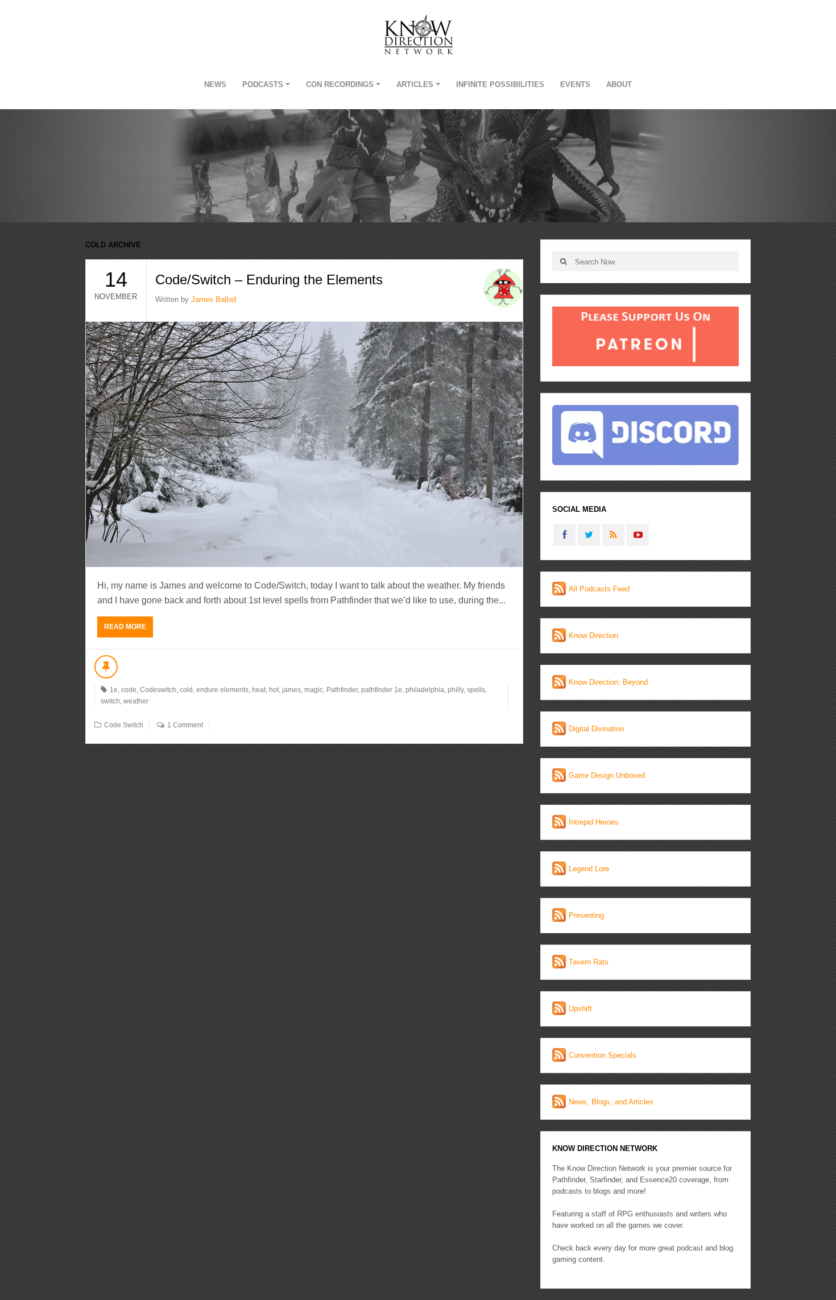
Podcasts (262, 84)
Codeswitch (158, 690)
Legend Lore (589, 868)
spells (476, 690)
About (619, 84)
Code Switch (123, 725)
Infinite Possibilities (500, 84)
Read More (125, 627)
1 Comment (185, 725)
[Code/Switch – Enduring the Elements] (304, 444)
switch (110, 701)
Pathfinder (342, 690)
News (215, 84)
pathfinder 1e (381, 690)
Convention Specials (602, 1055)
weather (135, 701)
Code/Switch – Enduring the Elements (269, 279)
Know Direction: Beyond (608, 682)
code (128, 690)
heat (259, 690)
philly (455, 690)
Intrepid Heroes (594, 822)
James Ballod (213, 299)
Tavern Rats (589, 962)
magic (313, 690)
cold (186, 690)
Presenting (586, 915)
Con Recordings (340, 84)
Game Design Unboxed (607, 775)
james (291, 690)
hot (274, 690)
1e (114, 690)
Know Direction (593, 635)
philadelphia (424, 690)
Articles (414, 84)
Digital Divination (596, 728)
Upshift (580, 1008)
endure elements (222, 690)
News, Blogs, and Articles (611, 1102)
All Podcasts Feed (599, 589)
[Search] (563, 261)
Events (575, 84)
